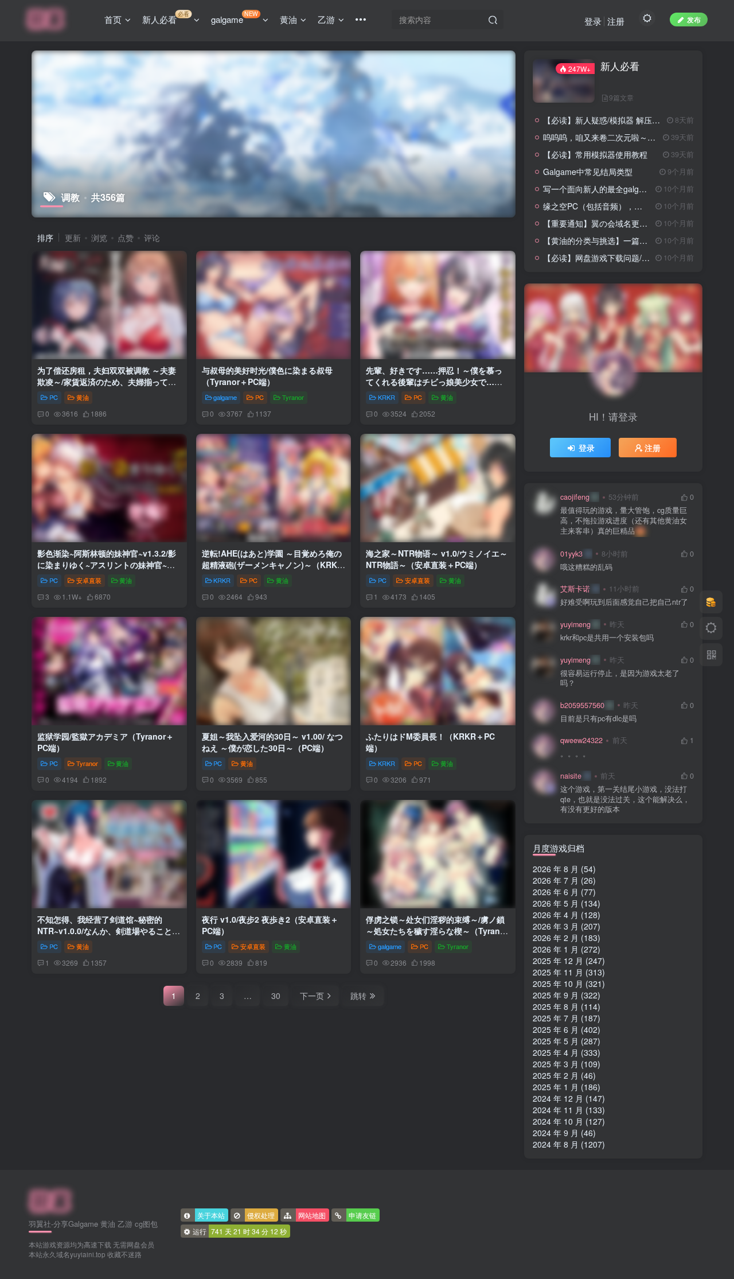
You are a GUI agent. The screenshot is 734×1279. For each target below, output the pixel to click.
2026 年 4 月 (556, 914)
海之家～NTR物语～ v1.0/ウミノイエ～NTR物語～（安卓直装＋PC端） (436, 558)
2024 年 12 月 (558, 1098)
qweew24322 (581, 740)
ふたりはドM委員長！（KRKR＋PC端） (430, 741)
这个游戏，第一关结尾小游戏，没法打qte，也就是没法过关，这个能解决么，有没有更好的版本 (625, 799)
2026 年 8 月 (556, 868)
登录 (593, 21)
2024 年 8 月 (556, 1144)
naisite (570, 776)
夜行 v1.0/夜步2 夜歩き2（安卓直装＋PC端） (270, 924)
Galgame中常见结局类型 (588, 171)
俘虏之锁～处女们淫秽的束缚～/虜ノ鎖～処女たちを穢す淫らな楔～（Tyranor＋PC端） (437, 930)
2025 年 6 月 (556, 1029)
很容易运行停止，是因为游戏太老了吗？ (620, 678)
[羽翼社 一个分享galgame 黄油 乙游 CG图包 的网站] (50, 1200)
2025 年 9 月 (556, 995)
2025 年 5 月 (556, 1041)
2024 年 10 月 (558, 1121)
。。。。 (575, 754)
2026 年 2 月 (556, 937)
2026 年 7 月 (556, 880)
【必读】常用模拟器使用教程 (595, 154)
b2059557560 (582, 705)
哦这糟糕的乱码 (586, 567)
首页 (113, 19)
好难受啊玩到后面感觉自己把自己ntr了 (624, 602)
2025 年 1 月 (556, 1087)
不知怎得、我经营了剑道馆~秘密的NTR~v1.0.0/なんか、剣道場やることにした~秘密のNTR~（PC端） (108, 930)
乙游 (326, 19)
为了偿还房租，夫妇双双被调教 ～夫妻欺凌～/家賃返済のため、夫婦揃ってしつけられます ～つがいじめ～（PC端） (108, 381)
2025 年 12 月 (558, 960)
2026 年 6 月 (556, 891)
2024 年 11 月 (558, 1109)
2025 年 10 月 (558, 983)
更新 (73, 237)
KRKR (386, 397)
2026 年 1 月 (556, 949)
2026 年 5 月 (556, 903)
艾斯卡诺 (575, 589)
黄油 (288, 19)
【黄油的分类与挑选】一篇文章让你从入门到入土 (631, 240)
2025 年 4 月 (556, 1052)
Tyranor (293, 397)
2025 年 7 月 (556, 1018)
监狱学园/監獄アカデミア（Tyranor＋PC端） (105, 741)
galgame (234, 17)
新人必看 (165, 17)
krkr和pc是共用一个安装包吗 (607, 638)
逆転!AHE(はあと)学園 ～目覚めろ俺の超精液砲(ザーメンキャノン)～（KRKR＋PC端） (272, 564)
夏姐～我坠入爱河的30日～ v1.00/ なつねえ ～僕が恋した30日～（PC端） (272, 741)
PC (53, 397)
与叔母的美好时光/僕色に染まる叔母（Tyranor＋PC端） (267, 375)
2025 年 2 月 (556, 1075)
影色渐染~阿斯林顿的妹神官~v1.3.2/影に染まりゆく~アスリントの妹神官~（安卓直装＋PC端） (106, 564)
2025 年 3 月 (556, 1064)
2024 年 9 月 (556, 1132)
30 (275, 995)
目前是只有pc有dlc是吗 (598, 719)
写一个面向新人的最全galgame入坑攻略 (615, 189)
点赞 (126, 237)
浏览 (99, 237)
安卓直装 (88, 580)
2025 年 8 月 (556, 1006)
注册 (615, 21)
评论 (152, 237)
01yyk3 (571, 554)
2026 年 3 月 (556, 926)
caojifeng (574, 497)
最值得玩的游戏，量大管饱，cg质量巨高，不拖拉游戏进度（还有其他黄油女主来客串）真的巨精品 (623, 520)
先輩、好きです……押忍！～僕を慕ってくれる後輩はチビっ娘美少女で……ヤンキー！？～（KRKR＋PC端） (434, 381)
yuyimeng (575, 624)
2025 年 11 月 (558, 972)
